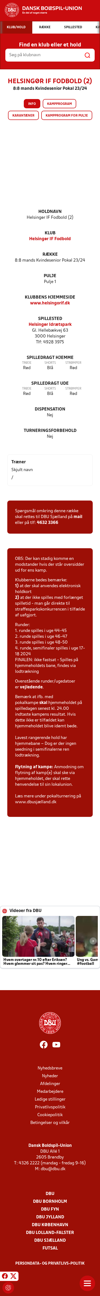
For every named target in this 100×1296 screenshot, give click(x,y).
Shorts (50, 363)
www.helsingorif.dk (50, 303)
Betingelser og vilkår (50, 1123)
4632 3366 (47, 523)
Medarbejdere (50, 1092)
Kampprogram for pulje (67, 115)
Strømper (73, 363)
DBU (50, 1194)
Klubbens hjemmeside (50, 297)
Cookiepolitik (50, 1115)
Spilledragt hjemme (50, 358)
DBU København (50, 1225)
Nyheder (50, 1076)
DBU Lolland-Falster (50, 1233)
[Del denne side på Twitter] (13, 1277)
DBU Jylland (50, 1217)
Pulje (50, 276)
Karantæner (23, 115)
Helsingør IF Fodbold (50, 239)
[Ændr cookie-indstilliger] (8, 1288)
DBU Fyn (50, 1209)
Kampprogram (59, 104)
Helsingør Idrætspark (50, 325)
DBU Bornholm (50, 1202)
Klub (50, 233)
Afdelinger (50, 1084)
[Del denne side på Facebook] (5, 1277)
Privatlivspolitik (50, 1107)
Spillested (50, 319)
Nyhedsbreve (50, 1068)
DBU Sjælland (50, 1241)
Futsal (50, 1248)
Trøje (27, 363)
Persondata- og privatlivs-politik (50, 1263)
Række (50, 255)
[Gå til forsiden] (41, 10)
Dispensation (50, 409)
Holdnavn (50, 212)
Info (32, 104)
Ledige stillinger (50, 1099)
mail (78, 517)
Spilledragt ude (50, 384)
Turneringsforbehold (50, 431)
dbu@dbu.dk (53, 1169)
